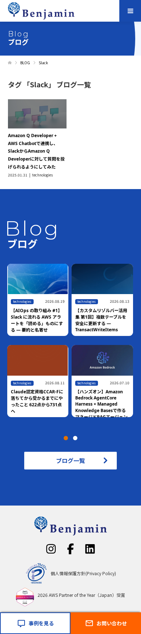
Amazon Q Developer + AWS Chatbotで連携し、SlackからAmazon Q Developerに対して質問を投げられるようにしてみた (36, 151)
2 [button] (75, 438)
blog (26, 383)
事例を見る (41, 623)
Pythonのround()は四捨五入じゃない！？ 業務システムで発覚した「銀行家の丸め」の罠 (47, 402)
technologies (42, 175)
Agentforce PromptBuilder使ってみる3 (112, 397)
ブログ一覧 (70, 460)
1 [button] (66, 438)
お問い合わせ (112, 623)
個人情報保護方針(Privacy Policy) (83, 573)
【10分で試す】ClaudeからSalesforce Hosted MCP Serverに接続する (112, 317)
